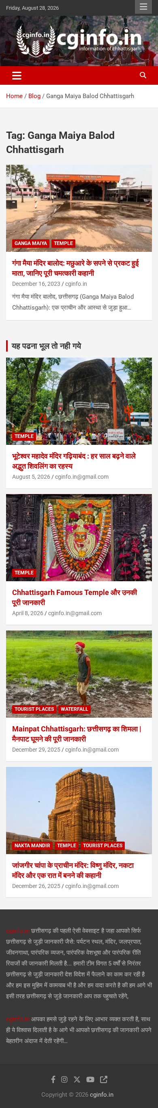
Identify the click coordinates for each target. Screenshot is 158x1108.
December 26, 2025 (36, 886)
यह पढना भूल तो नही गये (46, 346)
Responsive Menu (143, 7)
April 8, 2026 (27, 613)
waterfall (74, 709)
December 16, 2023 (36, 284)
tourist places (34, 709)
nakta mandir (32, 845)
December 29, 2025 (36, 749)
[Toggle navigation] (17, 75)
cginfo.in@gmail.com (82, 476)
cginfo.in (76, 284)
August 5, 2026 (31, 476)
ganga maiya (31, 243)
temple (63, 243)
